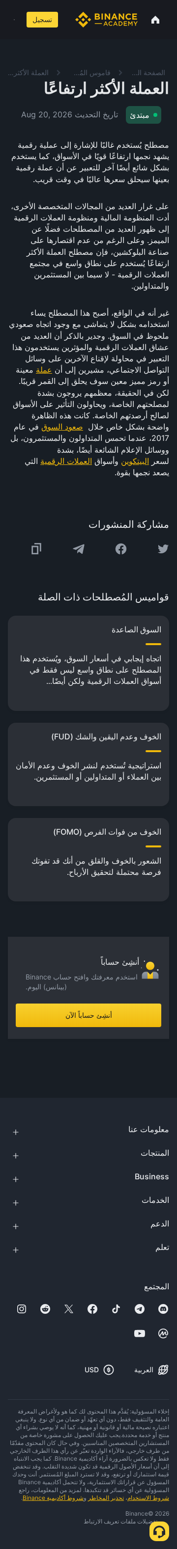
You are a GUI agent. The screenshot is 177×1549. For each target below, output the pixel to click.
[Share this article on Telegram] (79, 549)
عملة (44, 370)
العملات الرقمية (66, 461)
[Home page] (106, 19)
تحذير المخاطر (106, 1497)
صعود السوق (62, 427)
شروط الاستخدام (148, 1497)
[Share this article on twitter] (163, 549)
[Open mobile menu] (14, 19)
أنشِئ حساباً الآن (88, 1015)
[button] (14, 20)
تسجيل (42, 19)
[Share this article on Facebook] (121, 549)
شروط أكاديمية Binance (53, 1497)
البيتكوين (135, 461)
